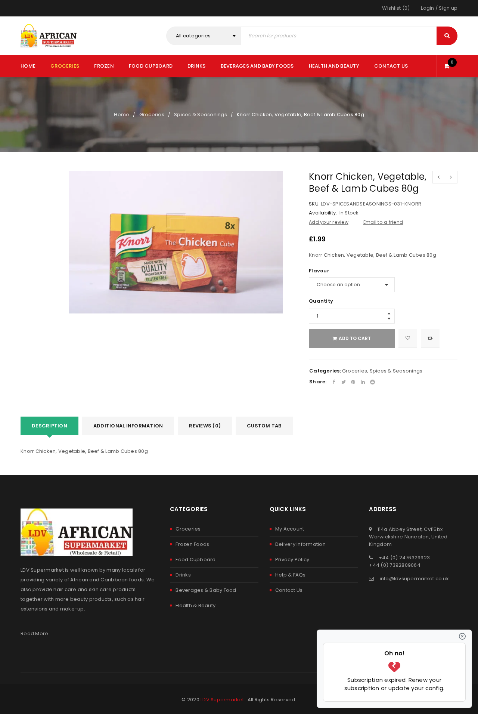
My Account (289, 528)
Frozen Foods (192, 544)
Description (49, 425)
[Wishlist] (407, 338)
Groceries (151, 114)
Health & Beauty (195, 605)
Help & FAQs (290, 574)
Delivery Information (300, 544)
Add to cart (355, 338)
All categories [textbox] (193, 35)
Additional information (128, 425)
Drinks (183, 574)
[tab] (49, 426)
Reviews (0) (205, 425)
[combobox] (203, 36)
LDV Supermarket (222, 699)
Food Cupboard (195, 559)
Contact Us (289, 590)
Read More (34, 633)
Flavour (319, 271)
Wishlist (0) (396, 8)
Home (121, 114)
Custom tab (264, 425)
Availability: (323, 213)
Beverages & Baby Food (206, 590)
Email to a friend (383, 222)
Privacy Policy (292, 559)
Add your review (328, 222)
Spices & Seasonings (200, 114)
